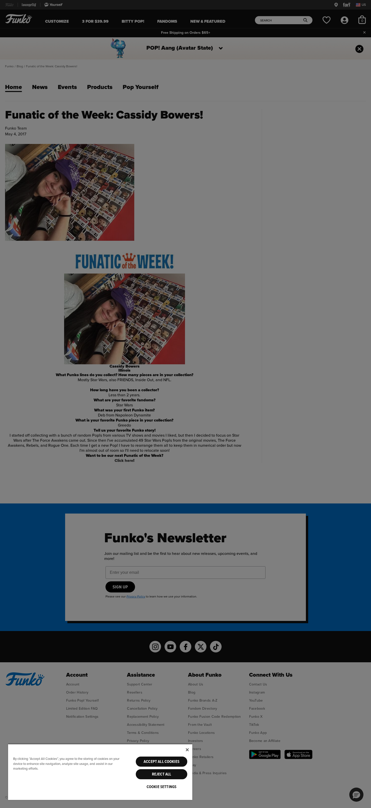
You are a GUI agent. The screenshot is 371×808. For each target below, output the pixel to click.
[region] (100, 772)
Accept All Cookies (161, 761)
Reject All (161, 774)
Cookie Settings (161, 786)
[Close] (187, 749)
